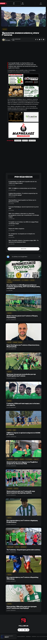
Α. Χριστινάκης (7, 40)
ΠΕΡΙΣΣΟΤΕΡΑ (23, 248)
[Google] (27, 629)
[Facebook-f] (19, 629)
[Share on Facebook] (35, 39)
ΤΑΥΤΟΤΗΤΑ (34, 636)
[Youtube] (25, 629)
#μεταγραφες (32, 140)
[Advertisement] (23, 52)
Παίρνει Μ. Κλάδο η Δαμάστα (16, 228)
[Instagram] (22, 629)
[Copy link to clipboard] (43, 39)
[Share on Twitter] (37, 39)
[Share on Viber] (41, 39)
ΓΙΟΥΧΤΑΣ (5, 29)
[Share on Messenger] (39, 39)
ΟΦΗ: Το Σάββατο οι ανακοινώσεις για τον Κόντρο (22, 188)
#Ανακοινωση (18, 140)
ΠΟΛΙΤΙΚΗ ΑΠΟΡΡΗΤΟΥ (21, 636)
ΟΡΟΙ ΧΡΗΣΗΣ (28, 636)
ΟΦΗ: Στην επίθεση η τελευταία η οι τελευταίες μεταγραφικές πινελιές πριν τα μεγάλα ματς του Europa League (24, 215)
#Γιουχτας (25, 140)
